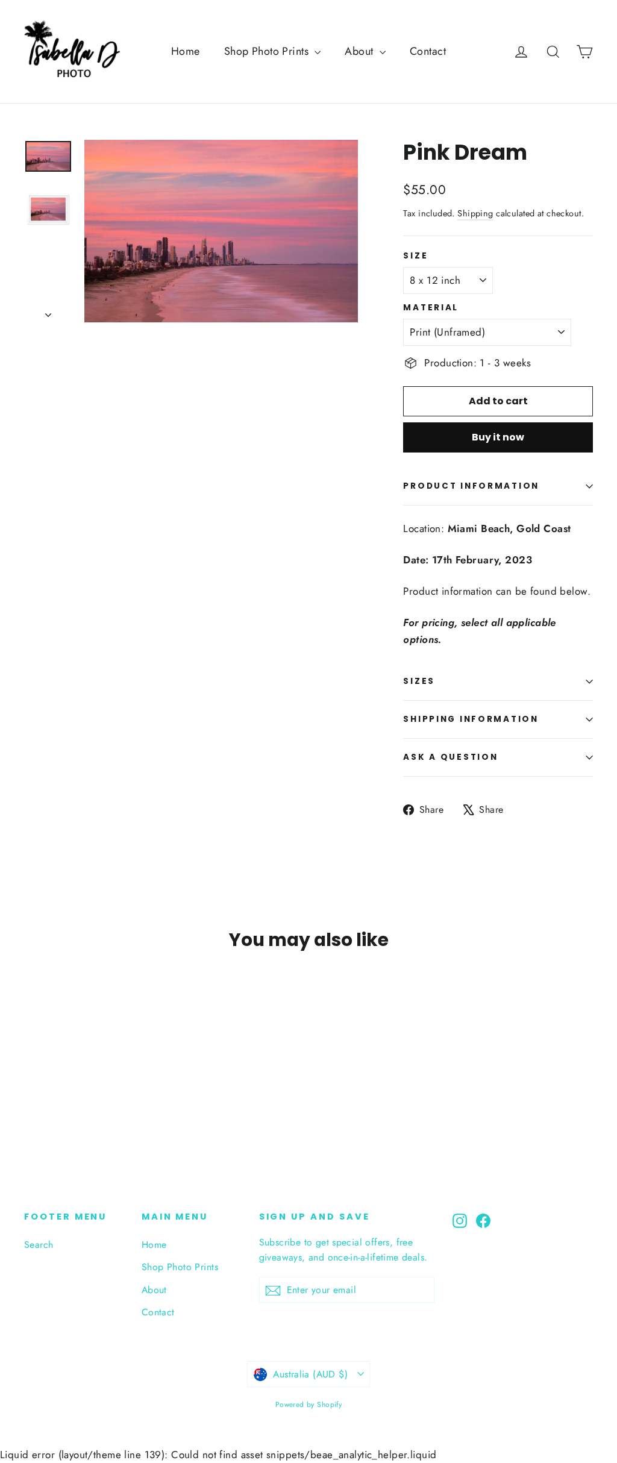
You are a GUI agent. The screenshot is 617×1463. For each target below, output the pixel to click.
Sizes (419, 681)
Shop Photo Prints (268, 51)
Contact (428, 51)
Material (431, 308)
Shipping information (470, 719)
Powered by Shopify (308, 1404)
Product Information (471, 486)
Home (185, 51)
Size (415, 256)
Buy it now (498, 437)
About (361, 51)
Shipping (475, 213)
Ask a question (450, 757)
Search (39, 1245)
